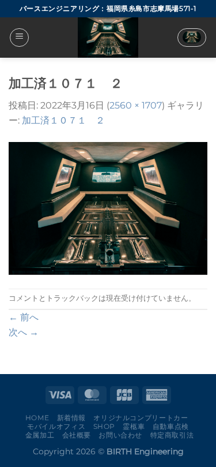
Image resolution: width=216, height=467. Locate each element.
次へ (24, 332)
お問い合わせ (120, 435)
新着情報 (71, 417)
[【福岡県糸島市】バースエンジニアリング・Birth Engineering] (108, 37)
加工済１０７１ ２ (63, 120)
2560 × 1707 (135, 105)
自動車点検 (171, 426)
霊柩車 (134, 426)
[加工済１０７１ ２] (108, 207)
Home (37, 417)
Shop (104, 426)
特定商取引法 (172, 435)
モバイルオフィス (56, 426)
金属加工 (39, 435)
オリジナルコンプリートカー (140, 417)
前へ (24, 317)
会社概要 (76, 435)
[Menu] (19, 37)
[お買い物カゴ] (191, 37)
